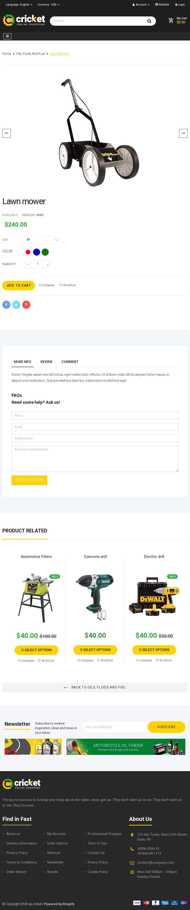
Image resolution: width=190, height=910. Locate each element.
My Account (56, 833)
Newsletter (55, 862)
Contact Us (96, 852)
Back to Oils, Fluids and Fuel (99, 687)
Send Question (29, 480)
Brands (52, 871)
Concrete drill (95, 557)
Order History (16, 871)
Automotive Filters (36, 557)
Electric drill (154, 557)
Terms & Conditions (21, 862)
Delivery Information (21, 843)
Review (46, 362)
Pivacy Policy (98, 862)
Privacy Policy (17, 852)
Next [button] (185, 609)
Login (181, 5)
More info (22, 362)
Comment (70, 362)
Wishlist (163, 5)
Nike (40, 215)
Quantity (9, 264)
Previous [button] (5, 609)
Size (5, 240)
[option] (95, 133)
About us (13, 833)
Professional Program (105, 833)
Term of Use (97, 843)
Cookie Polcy (98, 871)
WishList (53, 852)
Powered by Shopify (59, 904)
